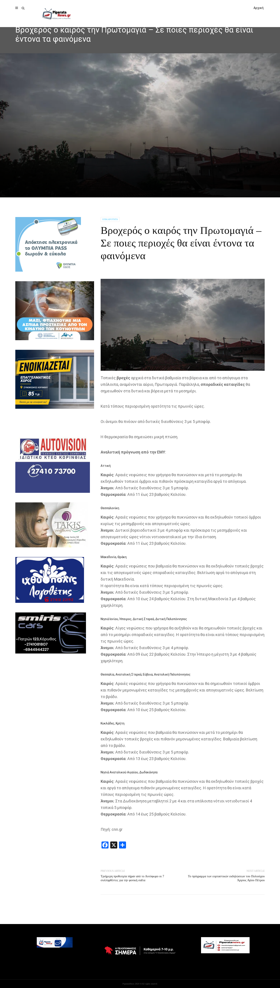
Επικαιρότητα (110, 219)
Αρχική (259, 8)
